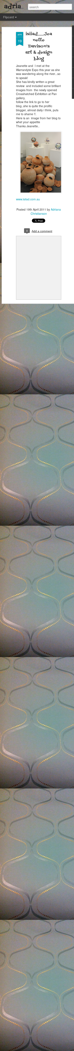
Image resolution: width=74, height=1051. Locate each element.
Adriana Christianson (46, 211)
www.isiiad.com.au (28, 199)
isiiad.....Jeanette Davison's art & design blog (38, 46)
